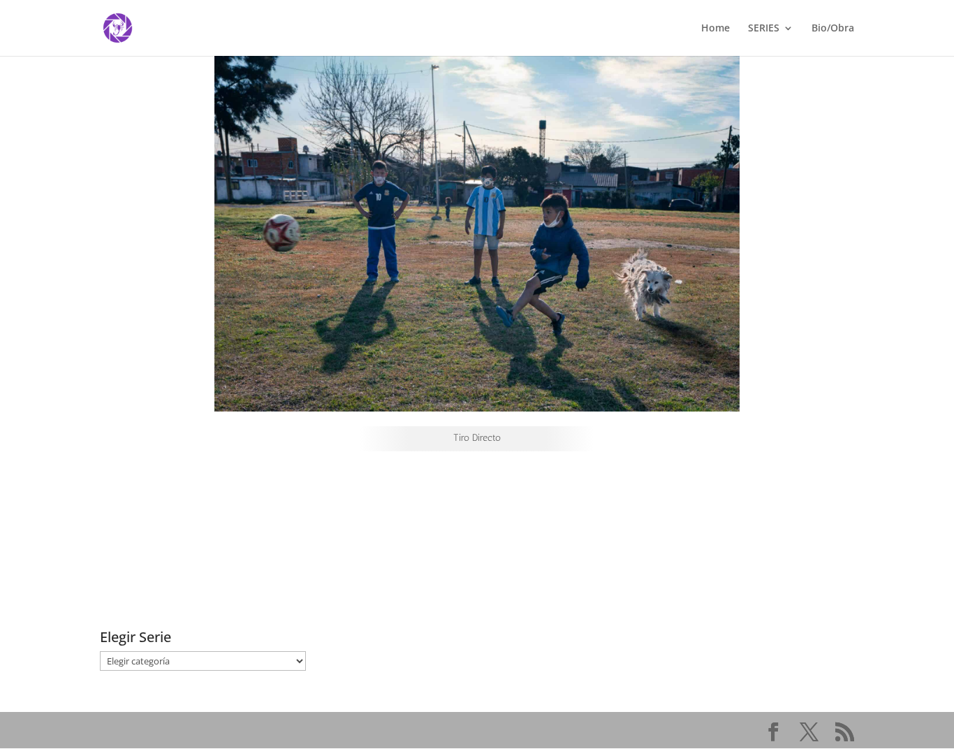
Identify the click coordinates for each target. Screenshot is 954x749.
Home (715, 28)
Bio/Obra (833, 28)
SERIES (763, 28)
